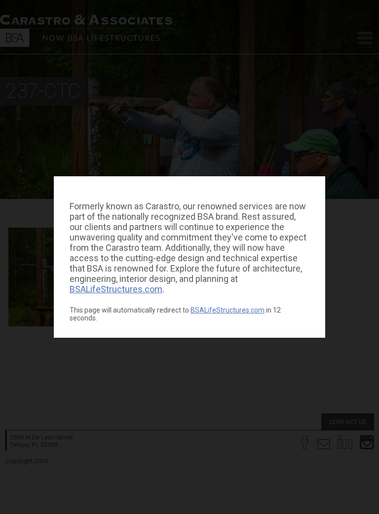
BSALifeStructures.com (116, 289)
